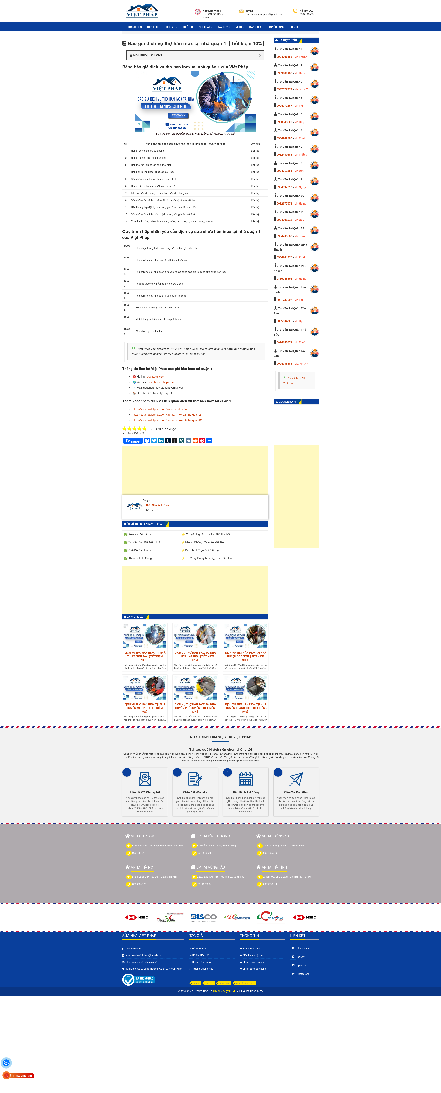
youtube (302, 965)
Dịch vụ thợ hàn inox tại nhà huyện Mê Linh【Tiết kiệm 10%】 (145, 707)
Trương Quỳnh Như (202, 968)
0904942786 (284, 138)
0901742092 (284, 299)
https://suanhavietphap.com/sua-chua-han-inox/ (161, 409)
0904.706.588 (155, 376)
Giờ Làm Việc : (212, 10)
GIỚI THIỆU (153, 27)
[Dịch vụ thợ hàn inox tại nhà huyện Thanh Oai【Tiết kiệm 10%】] (245, 688)
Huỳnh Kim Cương (202, 962)
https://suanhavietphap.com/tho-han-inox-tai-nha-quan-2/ (167, 414)
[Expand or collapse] (260, 55)
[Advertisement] (195, 472)
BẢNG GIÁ (255, 27)
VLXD (239, 27)
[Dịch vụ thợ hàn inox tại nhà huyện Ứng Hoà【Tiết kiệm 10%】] (195, 636)
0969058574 (270, 884)
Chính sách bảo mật (254, 962)
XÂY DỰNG (224, 27)
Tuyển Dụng (224, 983)
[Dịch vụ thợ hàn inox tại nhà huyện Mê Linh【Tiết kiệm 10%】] (144, 688)
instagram (303, 973)
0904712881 (284, 170)
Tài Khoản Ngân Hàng (245, 983)
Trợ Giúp (209, 983)
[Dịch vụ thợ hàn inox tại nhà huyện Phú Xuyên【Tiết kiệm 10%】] (195, 688)
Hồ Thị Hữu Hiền (201, 955)
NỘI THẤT (205, 27)
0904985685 (284, 363)
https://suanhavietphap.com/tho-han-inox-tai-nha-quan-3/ (167, 420)
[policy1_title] (198, 14)
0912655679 (205, 853)
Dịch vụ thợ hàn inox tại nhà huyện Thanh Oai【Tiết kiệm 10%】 (245, 707)
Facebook (303, 948)
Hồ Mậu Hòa (199, 948)
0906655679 (139, 884)
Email (249, 10)
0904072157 (284, 105)
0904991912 (284, 219)
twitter (301, 956)
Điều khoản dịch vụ (253, 955)
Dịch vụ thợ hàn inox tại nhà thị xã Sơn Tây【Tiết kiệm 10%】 (145, 656)
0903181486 (284, 73)
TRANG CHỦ (134, 27)
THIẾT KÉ (188, 27)
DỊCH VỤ (170, 27)
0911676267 (204, 884)
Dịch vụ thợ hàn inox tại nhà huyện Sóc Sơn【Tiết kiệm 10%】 (245, 656)
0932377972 (284, 89)
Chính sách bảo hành (254, 968)
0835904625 (284, 321)
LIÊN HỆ (294, 27)
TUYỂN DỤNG (277, 27)
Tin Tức (196, 983)
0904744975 (284, 257)
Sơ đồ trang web (251, 948)
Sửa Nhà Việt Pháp (157, 505)
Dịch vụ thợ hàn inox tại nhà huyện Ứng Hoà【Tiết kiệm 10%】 (195, 656)
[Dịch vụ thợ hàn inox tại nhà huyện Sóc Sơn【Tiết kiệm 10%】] (245, 636)
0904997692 (284, 187)
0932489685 (284, 154)
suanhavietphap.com (161, 382)
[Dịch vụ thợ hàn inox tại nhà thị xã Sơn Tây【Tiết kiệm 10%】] (144, 636)
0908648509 (284, 122)
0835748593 (284, 278)
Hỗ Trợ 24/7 (307, 10)
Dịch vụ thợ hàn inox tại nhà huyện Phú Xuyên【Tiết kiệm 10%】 (195, 707)
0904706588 (284, 56)
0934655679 (284, 342)
